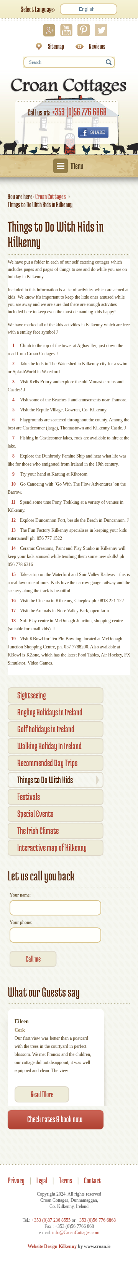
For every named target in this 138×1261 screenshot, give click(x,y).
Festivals (28, 797)
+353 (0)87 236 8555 (51, 1220)
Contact (92, 1180)
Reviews (88, 46)
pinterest (83, 30)
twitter (101, 30)
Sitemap (47, 46)
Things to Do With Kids (45, 780)
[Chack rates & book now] (55, 1119)
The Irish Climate (38, 830)
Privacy (16, 1180)
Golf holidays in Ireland (45, 729)
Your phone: (21, 922)
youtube (66, 30)
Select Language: (38, 9)
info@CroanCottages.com (75, 1232)
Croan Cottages (50, 196)
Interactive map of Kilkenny (52, 847)
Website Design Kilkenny (52, 1246)
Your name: (20, 895)
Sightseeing (31, 695)
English (87, 9)
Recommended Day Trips (47, 763)
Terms (65, 1180)
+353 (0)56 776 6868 (79, 111)
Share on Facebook (93, 132)
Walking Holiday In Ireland (49, 746)
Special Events (35, 813)
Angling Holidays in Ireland (49, 712)
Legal (41, 1180)
